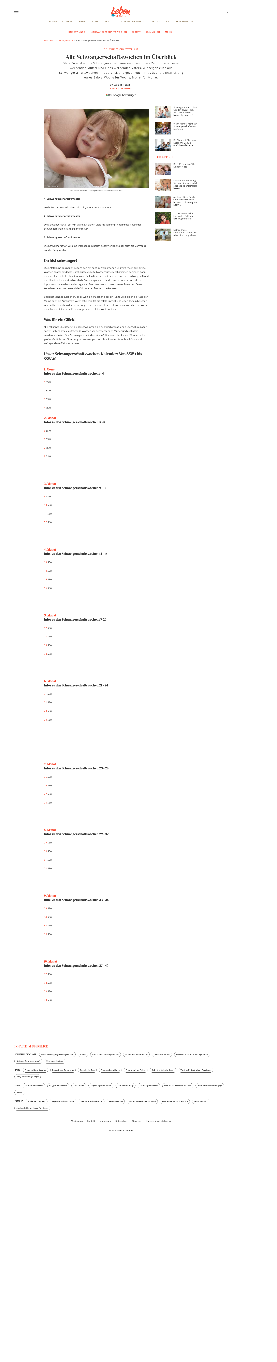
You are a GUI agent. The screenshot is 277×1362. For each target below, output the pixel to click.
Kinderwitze (78, 1085)
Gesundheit (152, 32)
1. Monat (50, 369)
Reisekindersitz (200, 1101)
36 (45, 934)
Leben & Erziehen (121, 12)
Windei (83, 1054)
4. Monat (50, 549)
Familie (109, 21)
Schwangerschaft (60, 21)
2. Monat (50, 418)
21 (45, 693)
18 (45, 636)
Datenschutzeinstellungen (159, 1120)
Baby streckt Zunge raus (63, 1070)
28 (45, 802)
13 (45, 562)
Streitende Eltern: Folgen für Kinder (32, 1108)
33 (45, 908)
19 (45, 645)
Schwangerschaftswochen (109, 32)
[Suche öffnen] (226, 11)
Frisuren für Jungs (125, 1085)
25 (45, 776)
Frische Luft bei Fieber (135, 1070)
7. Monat (50, 764)
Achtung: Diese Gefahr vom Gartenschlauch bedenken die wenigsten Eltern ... (185, 200)
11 (45, 513)
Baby (82, 21)
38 (45, 982)
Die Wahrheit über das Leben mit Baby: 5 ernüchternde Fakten (184, 143)
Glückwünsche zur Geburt (136, 1054)
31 (45, 859)
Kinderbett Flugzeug (36, 1101)
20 (45, 653)
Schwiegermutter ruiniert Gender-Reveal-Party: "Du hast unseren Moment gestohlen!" (185, 111)
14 (45, 570)
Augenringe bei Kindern (100, 1085)
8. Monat (50, 830)
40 (45, 1000)
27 (45, 794)
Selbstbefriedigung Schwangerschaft (57, 1054)
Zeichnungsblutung (54, 1061)
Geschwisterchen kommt (91, 1101)
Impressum (105, 1120)
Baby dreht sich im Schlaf (163, 1070)
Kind (95, 21)
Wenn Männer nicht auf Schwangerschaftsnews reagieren (185, 126)
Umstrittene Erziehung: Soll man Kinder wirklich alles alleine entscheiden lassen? (185, 184)
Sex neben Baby (116, 1101)
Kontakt (91, 1120)
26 (45, 785)
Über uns (136, 1120)
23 (45, 711)
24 (45, 719)
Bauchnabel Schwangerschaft (105, 1054)
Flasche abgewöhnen (110, 1070)
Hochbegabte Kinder (149, 1085)
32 (45, 868)
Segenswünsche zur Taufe (63, 1101)
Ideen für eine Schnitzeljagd (210, 1085)
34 (45, 917)
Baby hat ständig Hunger (27, 1076)
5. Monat (50, 615)
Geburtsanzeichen (162, 1054)
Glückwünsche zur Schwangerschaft (192, 1054)
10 (45, 505)
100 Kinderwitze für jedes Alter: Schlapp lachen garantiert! (183, 216)
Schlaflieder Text (87, 1070)
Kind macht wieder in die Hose (177, 1085)
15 (45, 579)
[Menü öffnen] (16, 12)
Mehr (168, 32)
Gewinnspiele (185, 21)
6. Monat (50, 681)
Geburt (136, 32)
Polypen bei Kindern (58, 1085)
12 (45, 522)
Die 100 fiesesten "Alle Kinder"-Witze (184, 165)
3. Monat (50, 483)
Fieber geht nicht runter (35, 1070)
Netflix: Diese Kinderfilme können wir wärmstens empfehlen (185, 232)
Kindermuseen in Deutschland (142, 1101)
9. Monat (50, 895)
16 (45, 588)
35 (45, 925)
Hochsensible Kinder (34, 1085)
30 (45, 851)
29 (45, 842)
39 (45, 991)
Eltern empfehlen (133, 21)
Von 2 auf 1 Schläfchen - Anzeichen (195, 1070)
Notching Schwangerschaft (28, 1061)
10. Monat (50, 961)
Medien (19, 1092)
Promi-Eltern (160, 21)
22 (45, 702)
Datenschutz (121, 1120)
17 (45, 628)
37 (45, 974)
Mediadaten (77, 1120)
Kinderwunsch (77, 32)
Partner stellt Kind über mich (175, 1101)
